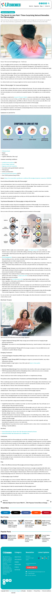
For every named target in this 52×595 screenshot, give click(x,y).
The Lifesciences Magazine (15, 591)
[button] (48, 3)
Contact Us (47, 6)
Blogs (41, 6)
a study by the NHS (22, 275)
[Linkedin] (40, 3)
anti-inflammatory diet (17, 279)
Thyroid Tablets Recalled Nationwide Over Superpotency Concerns (46, 538)
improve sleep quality (35, 363)
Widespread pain (6, 151)
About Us (31, 6)
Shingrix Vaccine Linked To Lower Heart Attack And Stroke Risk (41, 558)
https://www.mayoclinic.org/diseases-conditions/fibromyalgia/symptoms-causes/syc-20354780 (28, 178)
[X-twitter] (42, 3)
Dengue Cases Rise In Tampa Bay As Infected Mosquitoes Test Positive (45, 558)
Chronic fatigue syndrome (8, 164)
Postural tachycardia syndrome (9, 173)
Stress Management (7, 257)
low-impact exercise (33, 250)
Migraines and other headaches (9, 166)
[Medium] (44, 3)
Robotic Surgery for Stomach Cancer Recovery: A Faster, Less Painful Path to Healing (29, 523)
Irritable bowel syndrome (8, 162)
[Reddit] (46, 3)
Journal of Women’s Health (20, 97)
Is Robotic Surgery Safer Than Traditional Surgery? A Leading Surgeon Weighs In (12, 523)
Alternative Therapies (8, 12)
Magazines (36, 6)
